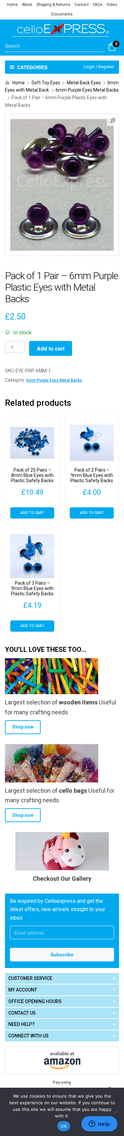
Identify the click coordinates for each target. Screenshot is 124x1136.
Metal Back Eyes (84, 82)
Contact (81, 4)
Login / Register (99, 66)
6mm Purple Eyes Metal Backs (87, 90)
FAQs (98, 4)
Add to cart (50, 348)
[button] (113, 120)
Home (12, 4)
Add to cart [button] (32, 513)
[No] (115, 1112)
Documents (62, 14)
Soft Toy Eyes (45, 82)
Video (111, 4)
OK (64, 1126)
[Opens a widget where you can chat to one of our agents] (99, 1124)
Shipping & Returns (53, 4)
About (27, 4)
